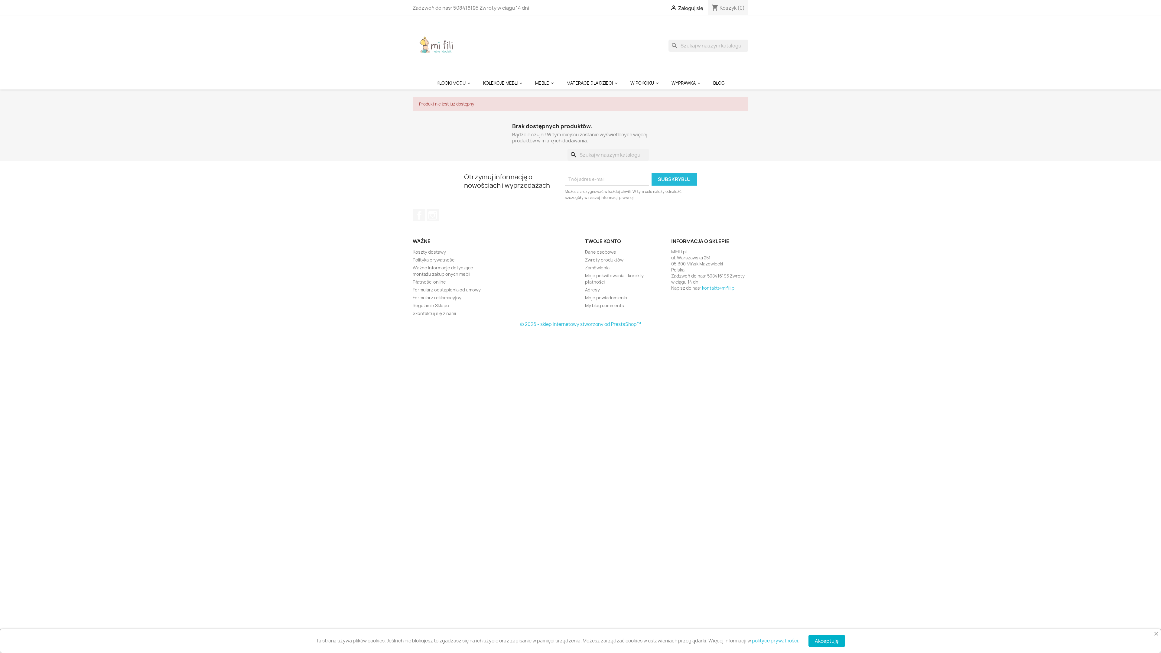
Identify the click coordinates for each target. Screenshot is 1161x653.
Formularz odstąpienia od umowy (447, 290)
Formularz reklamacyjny (437, 298)
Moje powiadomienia (606, 298)
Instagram (433, 215)
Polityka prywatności (434, 260)
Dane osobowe (600, 252)
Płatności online (429, 282)
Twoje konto (603, 241)
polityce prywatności (775, 641)
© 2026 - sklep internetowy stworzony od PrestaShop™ (580, 324)
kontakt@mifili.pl (718, 288)
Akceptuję (827, 641)
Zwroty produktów (604, 260)
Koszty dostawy (429, 252)
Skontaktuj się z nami (434, 313)
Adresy (592, 290)
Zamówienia (597, 268)
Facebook (419, 215)
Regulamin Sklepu (431, 305)
